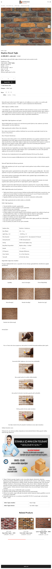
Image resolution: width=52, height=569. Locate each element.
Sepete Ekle (7, 82)
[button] (15, 519)
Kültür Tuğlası (11, 63)
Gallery (4, 95)
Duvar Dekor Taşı (9, 5)
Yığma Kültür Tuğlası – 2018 (8, 533)
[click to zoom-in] (26, 26)
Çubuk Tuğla (43, 530)
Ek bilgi (14, 95)
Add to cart (26, 566)
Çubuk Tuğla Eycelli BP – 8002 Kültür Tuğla (43, 532)
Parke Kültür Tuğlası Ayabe (26, 533)
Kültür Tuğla (17, 5)
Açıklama (9, 95)
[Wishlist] (14, 520)
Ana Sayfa (3, 5)
